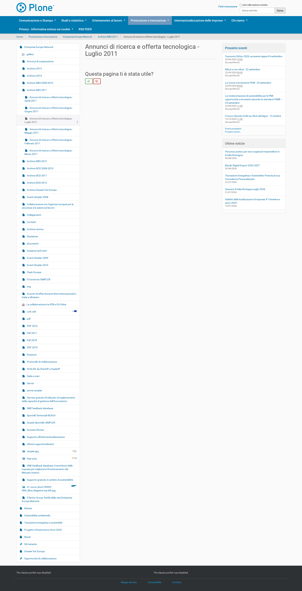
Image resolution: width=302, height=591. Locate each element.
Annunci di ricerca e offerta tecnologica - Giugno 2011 (48, 109)
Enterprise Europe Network (77, 36)
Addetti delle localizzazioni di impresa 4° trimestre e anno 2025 (252, 201)
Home (19, 36)
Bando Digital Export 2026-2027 (242, 165)
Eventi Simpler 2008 (37, 197)
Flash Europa (33, 272)
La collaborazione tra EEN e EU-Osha (46, 304)
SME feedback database (39, 408)
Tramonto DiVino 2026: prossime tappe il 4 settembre (253, 56)
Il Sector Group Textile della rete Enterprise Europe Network (47, 499)
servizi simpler (34, 390)
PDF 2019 (32, 347)
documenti (32, 243)
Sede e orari (32, 376)
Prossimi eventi (236, 48)
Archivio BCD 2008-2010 (39, 168)
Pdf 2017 (31, 333)
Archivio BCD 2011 (36, 175)
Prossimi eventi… (233, 132)
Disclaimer (32, 236)
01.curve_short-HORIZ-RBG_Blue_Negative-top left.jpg (39, 489)
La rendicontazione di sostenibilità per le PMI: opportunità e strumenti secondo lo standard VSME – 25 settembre (254, 99)
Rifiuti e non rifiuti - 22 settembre (242, 69)
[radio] (89, 81)
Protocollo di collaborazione (41, 361)
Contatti (31, 222)
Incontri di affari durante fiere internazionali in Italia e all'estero (49, 295)
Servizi (30, 383)
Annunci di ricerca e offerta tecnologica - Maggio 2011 (48, 131)
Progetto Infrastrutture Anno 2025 (43, 529)
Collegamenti (33, 214)
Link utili (31, 311)
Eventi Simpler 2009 (37, 258)
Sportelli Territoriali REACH (40, 415)
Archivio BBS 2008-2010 (39, 82)
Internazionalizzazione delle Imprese (198, 20)
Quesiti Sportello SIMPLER (40, 422)
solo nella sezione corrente (255, 5)
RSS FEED (85, 29)
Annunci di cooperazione (39, 61)
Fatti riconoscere (227, 6)
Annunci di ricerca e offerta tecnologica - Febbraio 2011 (48, 141)
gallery (30, 54)
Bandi (27, 537)
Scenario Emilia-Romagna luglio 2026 (245, 189)
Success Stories (35, 429)
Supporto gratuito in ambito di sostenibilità (49, 479)
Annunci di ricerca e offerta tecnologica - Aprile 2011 (48, 99)
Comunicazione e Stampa (36, 20)
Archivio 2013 (34, 68)
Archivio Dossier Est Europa (41, 189)
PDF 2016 (32, 326)
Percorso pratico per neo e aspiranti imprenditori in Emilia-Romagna (252, 153)
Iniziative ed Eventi (36, 250)
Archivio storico (35, 229)
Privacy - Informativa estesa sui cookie (44, 29)
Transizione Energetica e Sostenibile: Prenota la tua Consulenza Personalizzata (252, 177)
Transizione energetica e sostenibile (43, 522)
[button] (56, 20)
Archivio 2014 (34, 75)
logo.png (32, 458)
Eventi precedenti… (234, 128)
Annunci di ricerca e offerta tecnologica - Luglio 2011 (48, 120)
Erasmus (31, 354)
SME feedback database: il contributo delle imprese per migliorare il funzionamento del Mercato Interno (47, 469)
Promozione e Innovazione (148, 20)
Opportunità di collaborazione (40, 558)
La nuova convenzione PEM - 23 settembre (248, 82)
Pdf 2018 (31, 340)
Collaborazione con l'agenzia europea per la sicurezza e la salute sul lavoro (48, 206)
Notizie (28, 508)
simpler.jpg (33, 451)
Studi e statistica (72, 20)
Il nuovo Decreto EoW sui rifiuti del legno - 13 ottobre (253, 116)
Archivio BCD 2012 (36, 182)
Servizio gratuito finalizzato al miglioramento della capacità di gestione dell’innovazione (48, 399)
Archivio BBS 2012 (36, 161)
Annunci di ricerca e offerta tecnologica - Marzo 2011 (48, 152)
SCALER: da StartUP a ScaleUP (43, 369)
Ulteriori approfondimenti (40, 444)
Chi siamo (238, 20)
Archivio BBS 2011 (108, 36)
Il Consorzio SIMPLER (38, 279)
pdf (28, 318)
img (28, 286)
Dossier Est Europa (34, 551)
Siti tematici (30, 544)
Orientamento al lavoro (107, 20)
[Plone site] (35, 7)
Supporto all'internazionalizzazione (45, 437)
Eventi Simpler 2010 (37, 265)
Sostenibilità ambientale (37, 515)
